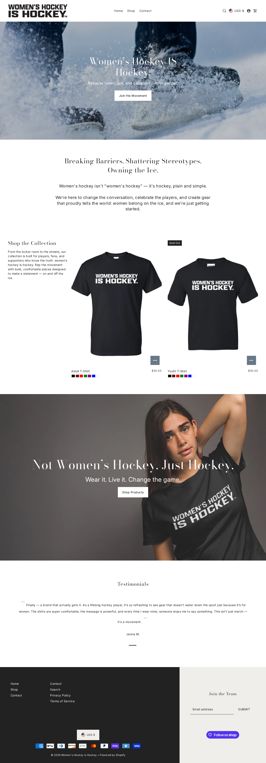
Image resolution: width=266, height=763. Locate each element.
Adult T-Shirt (80, 371)
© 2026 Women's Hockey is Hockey (74, 755)
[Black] (73, 376)
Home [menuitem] (118, 10)
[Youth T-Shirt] (213, 303)
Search (55, 689)
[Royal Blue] (93, 376)
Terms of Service (62, 701)
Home (15, 683)
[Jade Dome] (97, 376)
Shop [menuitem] (131, 10)
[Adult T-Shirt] (116, 303)
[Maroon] (77, 376)
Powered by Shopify (112, 755)
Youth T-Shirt (177, 371)
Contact (16, 695)
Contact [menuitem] (145, 10)
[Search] (224, 10)
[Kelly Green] (85, 376)
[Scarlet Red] (81, 376)
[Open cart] (255, 10)
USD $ (239, 10)
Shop (14, 689)
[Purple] (89, 376)
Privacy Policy (60, 695)
